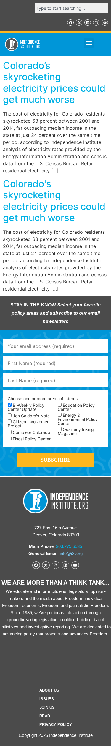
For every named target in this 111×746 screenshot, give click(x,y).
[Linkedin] (87, 22)
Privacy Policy (55, 724)
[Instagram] (96, 22)
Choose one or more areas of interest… (45, 399)
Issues (46, 699)
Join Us (47, 707)
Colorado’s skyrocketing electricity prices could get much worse (54, 82)
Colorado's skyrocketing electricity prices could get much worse (54, 200)
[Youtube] (105, 22)
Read (44, 716)
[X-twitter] (79, 22)
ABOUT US (49, 690)
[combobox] (71, 8)
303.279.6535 (69, 546)
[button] (89, 43)
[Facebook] (70, 22)
